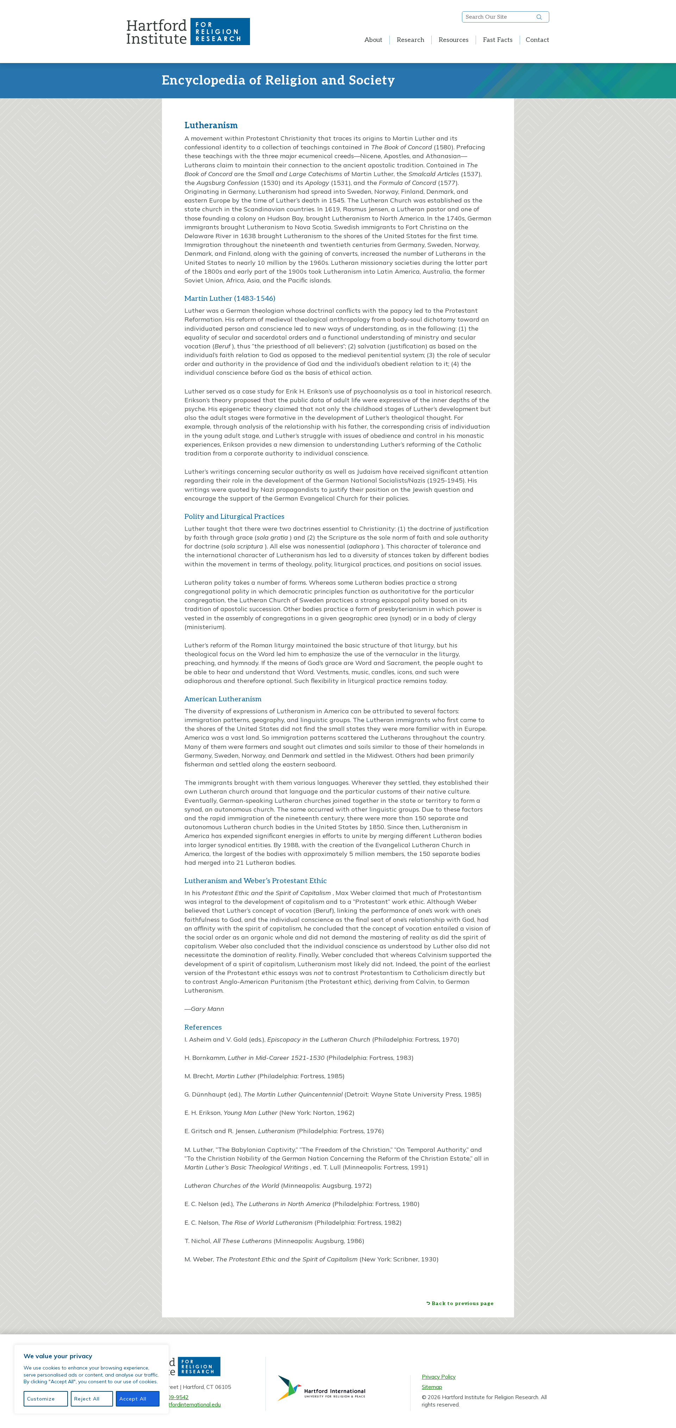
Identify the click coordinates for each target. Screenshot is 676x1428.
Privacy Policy (439, 1376)
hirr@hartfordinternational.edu (184, 1404)
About (373, 40)
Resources (454, 40)
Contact (537, 40)
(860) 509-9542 (169, 1397)
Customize (41, 1399)
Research (410, 40)
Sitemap (432, 1387)
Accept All (132, 1399)
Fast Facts (498, 40)
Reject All (87, 1399)
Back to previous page (463, 1303)
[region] (91, 1379)
